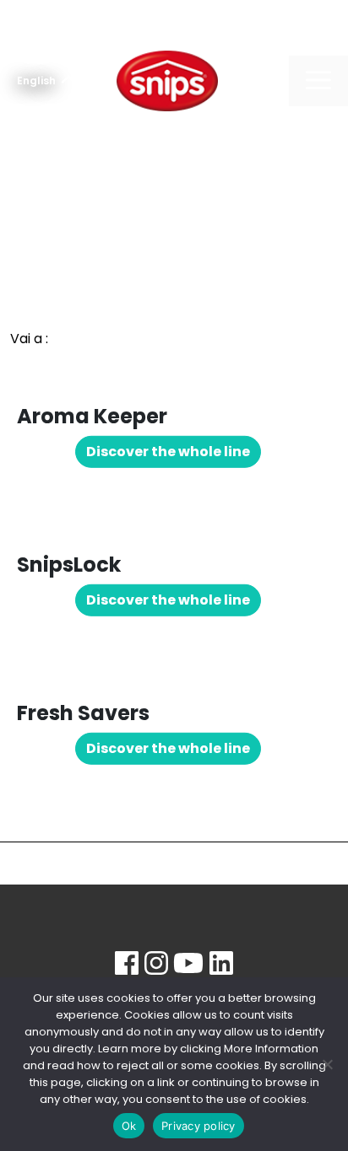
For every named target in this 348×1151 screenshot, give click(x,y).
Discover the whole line (168, 451)
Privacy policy (198, 1125)
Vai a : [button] (29, 338)
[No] (326, 1064)
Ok (129, 1125)
